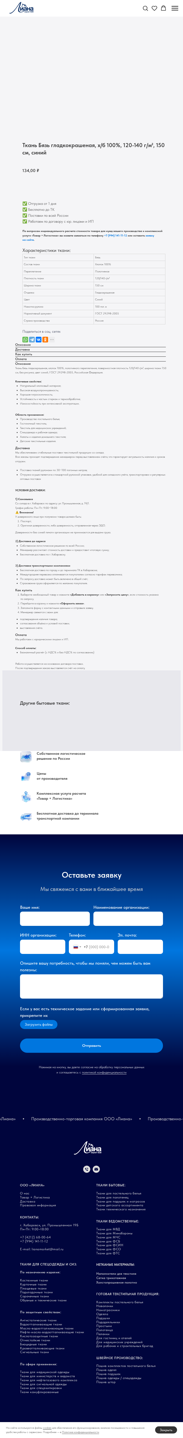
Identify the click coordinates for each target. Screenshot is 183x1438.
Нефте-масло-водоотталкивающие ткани (52, 1332)
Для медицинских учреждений (119, 1342)
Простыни (104, 1326)
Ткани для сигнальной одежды (43, 1384)
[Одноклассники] (45, 339)
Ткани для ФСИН (109, 1245)
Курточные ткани (33, 1284)
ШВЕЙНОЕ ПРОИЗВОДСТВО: (119, 1358)
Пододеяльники (108, 1322)
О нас (25, 1193)
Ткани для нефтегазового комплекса (48, 1380)
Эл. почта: (127, 935)
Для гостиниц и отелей (114, 1338)
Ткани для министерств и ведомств (47, 1376)
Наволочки (104, 1306)
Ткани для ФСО (108, 1249)
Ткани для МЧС (108, 1237)
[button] (145, 8)
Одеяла (102, 1314)
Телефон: (77, 935)
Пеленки (103, 1334)
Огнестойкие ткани (35, 1340)
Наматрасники (108, 1310)
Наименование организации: (121, 907)
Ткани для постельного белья (119, 1193)
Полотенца (104, 1330)
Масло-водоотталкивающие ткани (47, 1328)
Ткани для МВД (108, 1229)
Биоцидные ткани (33, 1344)
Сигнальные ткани (34, 1352)
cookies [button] (47, 1427)
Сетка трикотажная (111, 1278)
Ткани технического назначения (121, 1209)
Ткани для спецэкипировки (41, 1388)
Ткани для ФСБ (108, 1241)
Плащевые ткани (33, 1288)
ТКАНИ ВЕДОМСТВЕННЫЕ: (117, 1221)
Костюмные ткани (34, 1280)
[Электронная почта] (96, 1171)
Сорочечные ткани (34, 1296)
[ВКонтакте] (38, 339)
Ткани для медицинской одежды (44, 1372)
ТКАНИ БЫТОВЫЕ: (110, 1185)
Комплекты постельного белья (119, 1302)
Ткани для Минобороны (114, 1233)
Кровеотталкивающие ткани (42, 1348)
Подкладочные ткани (36, 1292)
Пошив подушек (108, 1374)
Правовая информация (38, 1205)
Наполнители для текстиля (116, 1273)
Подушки (103, 1318)
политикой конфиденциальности (104, 1072)
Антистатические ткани (38, 1320)
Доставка (27, 1201)
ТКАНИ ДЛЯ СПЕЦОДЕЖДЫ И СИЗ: (48, 1264)
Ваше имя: (30, 907)
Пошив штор (106, 1382)
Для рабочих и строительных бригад (124, 1346)
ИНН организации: (38, 935)
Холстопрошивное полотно (116, 1282)
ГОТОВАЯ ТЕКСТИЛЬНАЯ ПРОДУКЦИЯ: (127, 1294)
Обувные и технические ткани (43, 1300)
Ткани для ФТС (108, 1253)
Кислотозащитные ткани (39, 1336)
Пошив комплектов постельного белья (126, 1366)
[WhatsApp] (25, 339)
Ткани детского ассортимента (119, 1205)
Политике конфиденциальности (80, 1432)
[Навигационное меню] (175, 8)
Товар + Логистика (35, 1197)
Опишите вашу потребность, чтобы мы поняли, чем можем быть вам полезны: (85, 966)
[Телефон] (86, 1171)
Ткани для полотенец (112, 1197)
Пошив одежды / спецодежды (119, 1378)
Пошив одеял (106, 1370)
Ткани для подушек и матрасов (120, 1201)
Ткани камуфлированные (39, 1392)
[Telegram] (32, 339)
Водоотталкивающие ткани (41, 1324)
